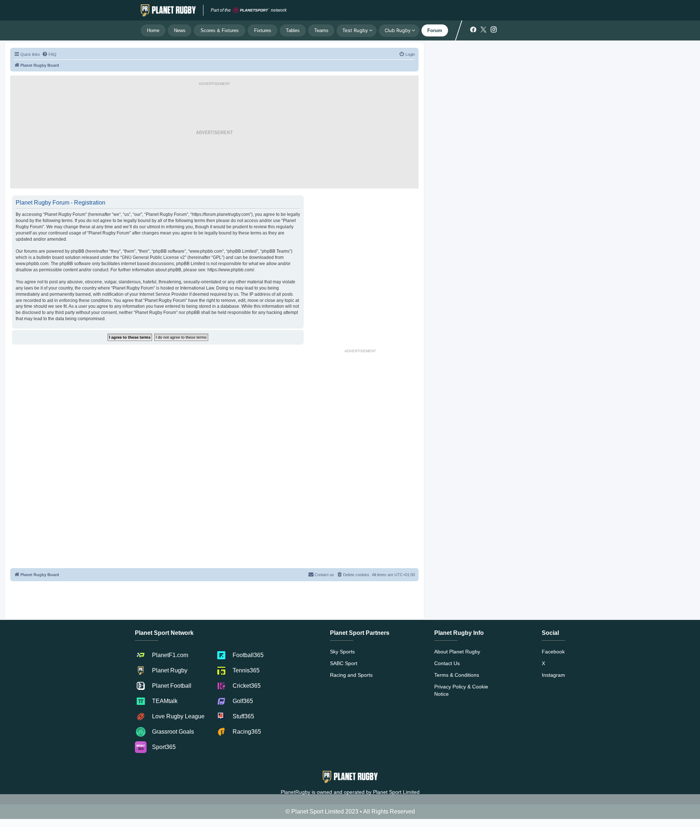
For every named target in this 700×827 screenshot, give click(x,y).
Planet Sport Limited (396, 792)
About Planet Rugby (457, 652)
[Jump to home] (168, 10)
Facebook (553, 652)
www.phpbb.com (32, 263)
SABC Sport (343, 663)
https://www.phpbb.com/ (230, 269)
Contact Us (447, 663)
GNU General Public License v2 (153, 257)
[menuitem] (49, 54)
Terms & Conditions (456, 675)
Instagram (553, 675)
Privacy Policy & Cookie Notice (461, 690)
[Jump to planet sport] (251, 10)
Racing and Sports (351, 675)
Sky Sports (342, 652)
